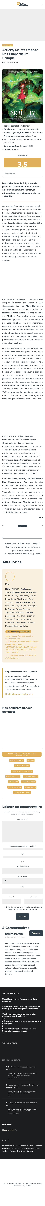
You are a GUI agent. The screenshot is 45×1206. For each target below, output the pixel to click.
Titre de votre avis (22, 866)
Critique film (7, 45)
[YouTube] (18, 1176)
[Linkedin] (22, 1176)
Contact (30, 1151)
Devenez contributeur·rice (23, 1146)
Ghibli (31, 760)
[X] (9, 1176)
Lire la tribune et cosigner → (19, 694)
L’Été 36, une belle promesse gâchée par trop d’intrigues (22, 1022)
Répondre (36, 933)
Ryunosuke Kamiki (22, 792)
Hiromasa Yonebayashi (22, 771)
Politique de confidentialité (19, 1148)
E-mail (11, 897)
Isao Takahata (13, 776)
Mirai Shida (31, 787)
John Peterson (31, 776)
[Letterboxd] (31, 1176)
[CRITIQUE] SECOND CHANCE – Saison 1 (21, 647)
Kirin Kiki (14, 782)
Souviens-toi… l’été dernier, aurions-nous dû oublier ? (27, 531)
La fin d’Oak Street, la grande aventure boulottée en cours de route (19, 1030)
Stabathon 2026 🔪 (9, 1130)
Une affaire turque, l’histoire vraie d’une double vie (19, 1000)
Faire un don (15, 1151)
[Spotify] (36, 1176)
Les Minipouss (29, 782)
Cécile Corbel (17, 760)
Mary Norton (15, 787)
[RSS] (40, 1176)
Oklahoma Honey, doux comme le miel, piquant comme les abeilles (19, 1015)
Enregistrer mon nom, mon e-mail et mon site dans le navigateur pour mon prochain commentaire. (24, 908)
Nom (22, 887)
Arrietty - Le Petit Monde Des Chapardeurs (22, 754)
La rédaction (7, 1146)
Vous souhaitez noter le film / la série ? (23, 846)
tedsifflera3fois (14, 933)
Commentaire (22, 819)
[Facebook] (4, 1176)
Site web (33, 897)
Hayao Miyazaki (22, 766)
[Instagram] (13, 1176)
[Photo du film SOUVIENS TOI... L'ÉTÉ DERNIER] (9, 531)
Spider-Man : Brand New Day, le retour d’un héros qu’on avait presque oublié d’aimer (21, 1007)
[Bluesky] (27, 1176)
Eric (3, 63)
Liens (23, 1151)
